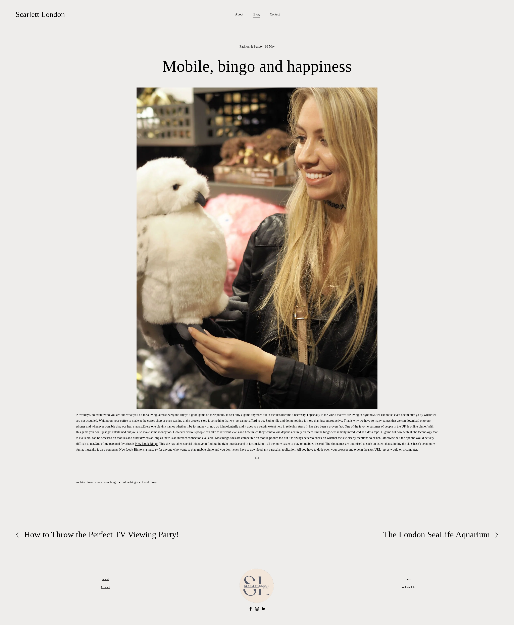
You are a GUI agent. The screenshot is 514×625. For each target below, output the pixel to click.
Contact (275, 14)
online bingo (130, 482)
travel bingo (149, 482)
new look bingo (107, 482)
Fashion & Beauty (251, 46)
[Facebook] (251, 609)
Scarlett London (40, 14)
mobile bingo (84, 482)
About (239, 14)
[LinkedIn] (263, 609)
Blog (256, 14)
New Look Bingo (146, 443)
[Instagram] (257, 609)
